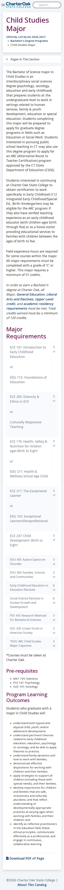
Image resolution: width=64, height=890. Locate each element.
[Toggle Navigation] (3, 4)
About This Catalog (32, 885)
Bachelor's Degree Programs (29, 40)
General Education (30, 294)
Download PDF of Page (26, 858)
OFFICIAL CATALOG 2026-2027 (26, 37)
